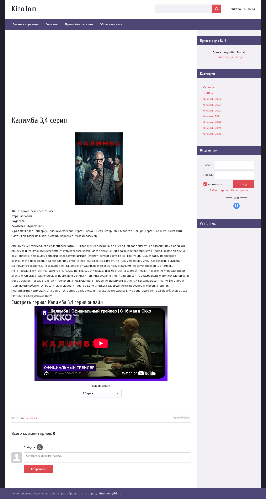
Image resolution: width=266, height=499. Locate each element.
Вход (251, 9)
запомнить (214, 184)
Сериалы (31, 418)
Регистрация (237, 9)
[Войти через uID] (236, 206)
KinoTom (24, 9)
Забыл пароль (219, 190)
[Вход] (40, 447)
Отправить (38, 469)
